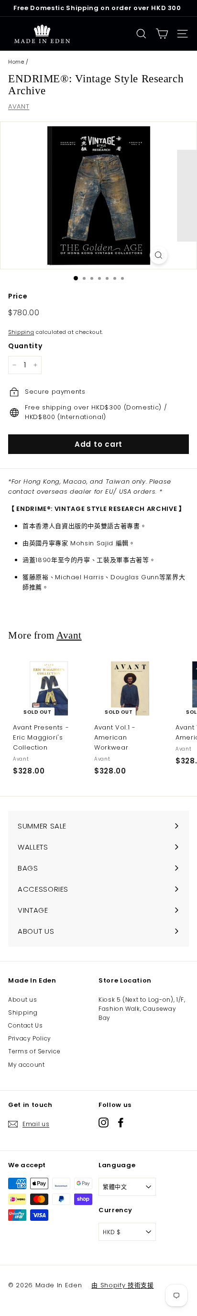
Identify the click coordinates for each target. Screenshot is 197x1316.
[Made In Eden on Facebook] (121, 1122)
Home (16, 62)
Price (17, 296)
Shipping (21, 332)
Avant (69, 635)
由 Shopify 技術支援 (122, 1285)
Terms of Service (34, 1051)
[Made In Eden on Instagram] (103, 1122)
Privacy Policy (29, 1038)
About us (22, 999)
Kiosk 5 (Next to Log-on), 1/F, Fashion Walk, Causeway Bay (142, 1008)
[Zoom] (158, 255)
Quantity (25, 346)
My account (26, 1065)
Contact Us (25, 1025)
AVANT (18, 106)
